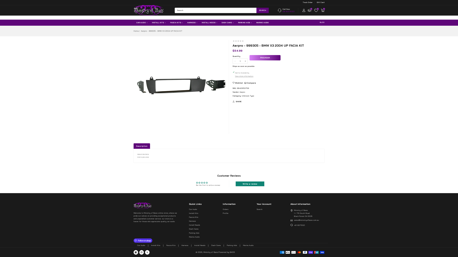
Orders (225, 209)
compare (251, 83)
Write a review (250, 184)
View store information (244, 76)
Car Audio (141, 23)
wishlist (239, 83)
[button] (322, 10)
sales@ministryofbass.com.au (306, 220)
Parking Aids (244, 23)
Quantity (236, 56)
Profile (225, 213)
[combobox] (222, 10)
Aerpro (242, 92)
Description (142, 146)
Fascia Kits (175, 23)
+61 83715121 (299, 225)
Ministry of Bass (210, 252)
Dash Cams (227, 23)
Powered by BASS (227, 252)
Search (262, 10)
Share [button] (239, 102)
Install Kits (158, 23)
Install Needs (208, 23)
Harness (191, 23)
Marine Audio (262, 23)
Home (136, 31)
